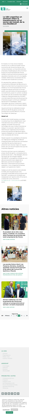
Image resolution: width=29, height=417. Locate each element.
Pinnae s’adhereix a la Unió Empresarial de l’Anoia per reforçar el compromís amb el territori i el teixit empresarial (13, 302)
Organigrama (6, 355)
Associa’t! (25, 1)
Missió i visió (6, 356)
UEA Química (19, 274)
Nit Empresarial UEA (8, 383)
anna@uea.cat (5, 180)
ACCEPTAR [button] (9, 412)
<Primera (7, 315)
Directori (19, 1)
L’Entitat (5, 353)
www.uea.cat (15, 180)
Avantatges (6, 366)
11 (21, 315)
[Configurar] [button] (6, 409)
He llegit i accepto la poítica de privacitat (12, 338)
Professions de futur (9, 274)
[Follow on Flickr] (18, 393)
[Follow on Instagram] (2, 393)
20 (26, 315)
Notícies (12, 239)
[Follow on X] (6, 393)
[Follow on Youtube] (15, 393)
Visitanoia (5, 388)
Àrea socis (25, 4)
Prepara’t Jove (7, 381)
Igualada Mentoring (8, 386)
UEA (3, 1)
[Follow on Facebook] (12, 393)
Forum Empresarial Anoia (10, 385)
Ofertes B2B (6, 371)
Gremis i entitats (7, 358)
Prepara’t (5, 380)
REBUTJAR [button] (14, 409)
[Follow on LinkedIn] (9, 393)
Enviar (24, 340)
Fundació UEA (11, 1)
